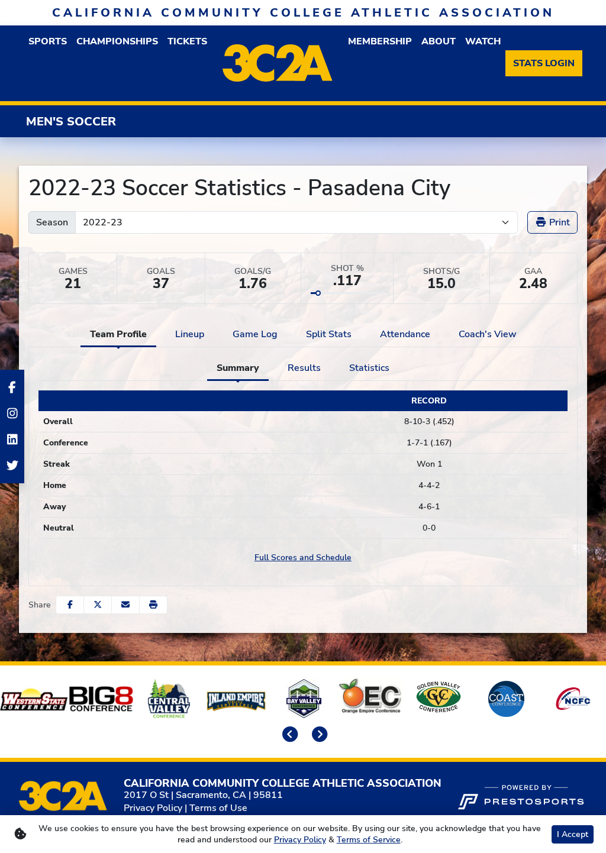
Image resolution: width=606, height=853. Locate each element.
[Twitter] (12, 466)
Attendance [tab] (405, 334)
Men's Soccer (71, 122)
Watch (483, 41)
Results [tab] (304, 367)
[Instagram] (12, 413)
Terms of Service (369, 839)
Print (558, 222)
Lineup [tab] (189, 334)
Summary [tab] (238, 367)
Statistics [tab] (369, 367)
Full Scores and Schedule (303, 557)
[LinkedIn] (12, 439)
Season (52, 222)
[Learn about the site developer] (521, 795)
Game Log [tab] (255, 334)
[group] (48, 41)
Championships (117, 41)
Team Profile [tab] (118, 334)
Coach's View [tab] (488, 334)
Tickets (187, 41)
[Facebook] (12, 387)
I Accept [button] (572, 834)
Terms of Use (218, 808)
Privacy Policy (153, 808)
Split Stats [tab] (329, 334)
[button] (153, 605)
